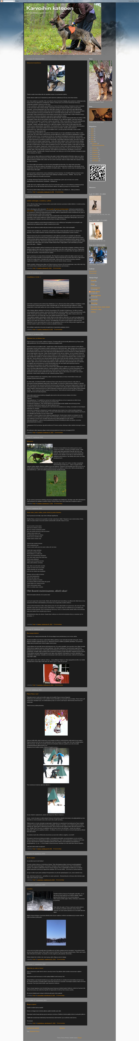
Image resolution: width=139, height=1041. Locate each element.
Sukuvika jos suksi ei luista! (35, 968)
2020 (92, 129)
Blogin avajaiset (31, 1004)
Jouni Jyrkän (30, 210)
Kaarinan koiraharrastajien (62, 209)
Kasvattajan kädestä (33, 633)
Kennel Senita (92, 273)
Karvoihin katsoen (49, 8)
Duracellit (93, 280)
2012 (92, 137)
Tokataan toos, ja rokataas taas (36, 338)
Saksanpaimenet (95, 288)
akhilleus (93, 312)
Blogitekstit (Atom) (34, 1031)
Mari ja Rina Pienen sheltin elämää (100, 307)
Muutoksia (30, 441)
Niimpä (93, 284)
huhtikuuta (95, 156)
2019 (92, 131)
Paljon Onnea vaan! (32, 694)
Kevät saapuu (31, 858)
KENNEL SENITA (95, 291)
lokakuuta (94, 143)
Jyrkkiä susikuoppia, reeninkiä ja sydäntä (39, 201)
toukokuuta (95, 154)
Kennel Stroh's (93, 271)
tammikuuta (95, 160)
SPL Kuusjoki (49, 209)
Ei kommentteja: (59, 192)
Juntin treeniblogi (96, 295)
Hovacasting (94, 299)
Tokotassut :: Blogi (96, 309)
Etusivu (62, 1028)
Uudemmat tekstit (33, 1028)
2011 (92, 139)
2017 (92, 133)
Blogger (80, 1037)
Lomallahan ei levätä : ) (34, 277)
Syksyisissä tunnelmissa (34, 63)
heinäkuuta (95, 150)
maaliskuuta (95, 158)
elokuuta (94, 148)
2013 (92, 135)
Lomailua (29, 889)
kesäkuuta (95, 152)
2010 (92, 141)
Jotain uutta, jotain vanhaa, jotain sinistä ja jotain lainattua (44, 512)
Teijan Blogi (94, 303)
